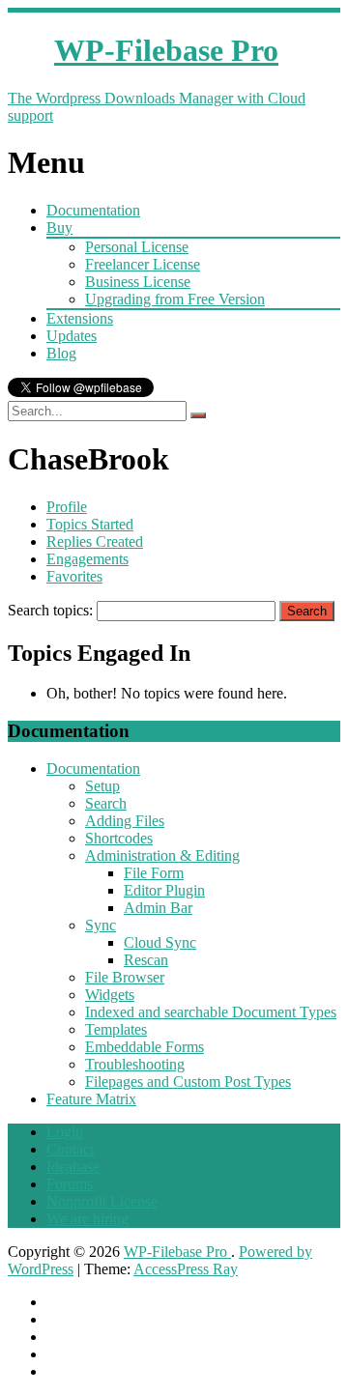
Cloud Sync (160, 942)
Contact (70, 1149)
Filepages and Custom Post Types (188, 1081)
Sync (100, 925)
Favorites (74, 576)
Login (64, 1132)
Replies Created (94, 541)
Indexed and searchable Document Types (210, 1012)
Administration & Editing (162, 855)
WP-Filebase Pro (177, 1251)
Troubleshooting (135, 1064)
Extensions (79, 318)
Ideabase (73, 1166)
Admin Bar (158, 907)
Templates (116, 1029)
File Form (154, 873)
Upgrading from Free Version (175, 299)
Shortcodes (119, 838)
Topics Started (89, 524)
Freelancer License (142, 264)
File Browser (124, 977)
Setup (102, 786)
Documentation (93, 210)
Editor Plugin (164, 890)
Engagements (87, 559)
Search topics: (50, 610)
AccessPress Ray (185, 1269)
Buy (59, 227)
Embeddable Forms (144, 1047)
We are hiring (87, 1219)
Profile (66, 507)
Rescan (146, 960)
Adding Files (124, 820)
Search (106, 803)
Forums (69, 1184)
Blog (61, 353)
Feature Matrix (91, 1099)
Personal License (136, 247)
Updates (71, 336)
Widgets (109, 994)
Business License (137, 281)
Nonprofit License (102, 1201)
